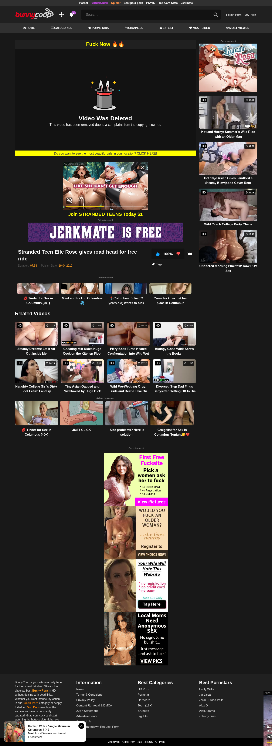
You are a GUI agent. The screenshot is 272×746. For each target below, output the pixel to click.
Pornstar (143, 694)
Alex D (203, 705)
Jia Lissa (205, 694)
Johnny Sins (207, 716)
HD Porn (143, 689)
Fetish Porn (234, 14)
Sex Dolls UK (145, 741)
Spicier (115, 2)
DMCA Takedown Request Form (97, 726)
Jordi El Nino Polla (211, 700)
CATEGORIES (63, 28)
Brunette (143, 710)
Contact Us (83, 721)
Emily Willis (206, 689)
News (80, 689)
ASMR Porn (128, 741)
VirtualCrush (99, 2)
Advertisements (86, 716)
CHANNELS (135, 28)
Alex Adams (207, 710)
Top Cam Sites (168, 2)
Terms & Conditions (89, 694)
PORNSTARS (100, 28)
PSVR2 (150, 2)
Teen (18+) (145, 705)
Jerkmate (187, 2)
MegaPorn (114, 741)
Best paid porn (133, 2)
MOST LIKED (201, 28)
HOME (31, 28)
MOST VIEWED (239, 28)
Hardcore (144, 700)
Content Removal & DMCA (94, 705)
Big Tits (142, 716)
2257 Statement (87, 710)
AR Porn (160, 741)
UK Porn (250, 14)
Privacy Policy (85, 700)
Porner (83, 2)
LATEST (168, 28)
